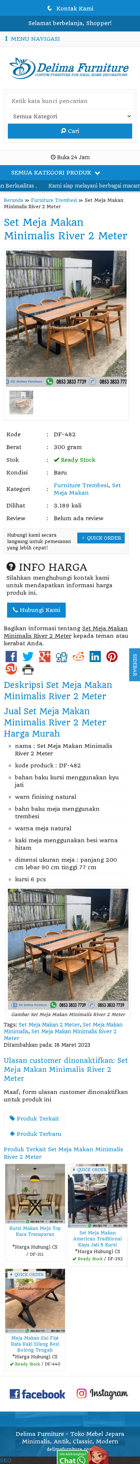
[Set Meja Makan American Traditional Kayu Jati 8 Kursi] (98, 1195)
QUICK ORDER (103, 538)
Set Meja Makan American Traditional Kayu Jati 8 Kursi (97, 1239)
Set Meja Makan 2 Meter (49, 1025)
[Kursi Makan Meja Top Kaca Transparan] (35, 1193)
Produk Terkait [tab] (37, 1118)
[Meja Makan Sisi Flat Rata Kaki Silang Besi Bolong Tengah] (35, 1300)
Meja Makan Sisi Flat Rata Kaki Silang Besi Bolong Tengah (35, 1344)
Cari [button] (72, 131)
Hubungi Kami (39, 610)
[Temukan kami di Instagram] (102, 1393)
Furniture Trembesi (54, 200)
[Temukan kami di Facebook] (38, 1393)
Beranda (13, 200)
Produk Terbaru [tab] (38, 1134)
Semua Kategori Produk (52, 172)
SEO (6, 1460)
